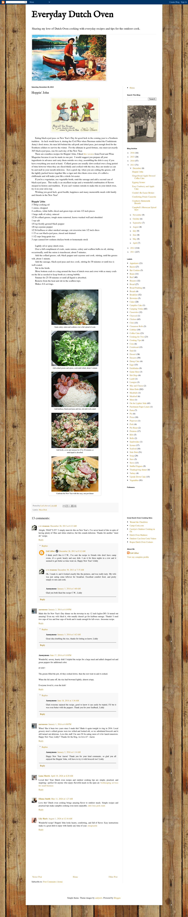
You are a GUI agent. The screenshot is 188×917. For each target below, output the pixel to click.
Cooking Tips (135, 340)
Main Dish (43, 509)
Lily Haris (43, 818)
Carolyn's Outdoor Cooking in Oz (142, 530)
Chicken (133, 319)
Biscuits (133, 280)
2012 (132, 247)
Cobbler (133, 329)
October (136, 218)
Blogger (117, 897)
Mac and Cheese (136, 385)
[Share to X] (69, 506)
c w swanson (44, 525)
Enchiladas (134, 368)
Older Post (113, 876)
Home (75, 876)
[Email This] (64, 506)
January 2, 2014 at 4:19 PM (59, 609)
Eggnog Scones (138, 182)
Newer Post (37, 876)
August (136, 226)
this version (89, 153)
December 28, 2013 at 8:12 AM (63, 526)
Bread (132, 284)
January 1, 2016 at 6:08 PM (59, 724)
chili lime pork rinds (96, 805)
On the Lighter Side (138, 403)
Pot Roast (134, 427)
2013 (132, 164)
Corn (132, 343)
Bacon (132, 266)
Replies (45, 545)
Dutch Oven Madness (138, 534)
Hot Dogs (134, 375)
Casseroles (134, 312)
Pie (131, 413)
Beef (132, 277)
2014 (132, 160)
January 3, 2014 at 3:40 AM (68, 588)
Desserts (133, 357)
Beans (132, 273)
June (135, 234)
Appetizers (134, 263)
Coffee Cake (135, 333)
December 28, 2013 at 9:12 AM (72, 551)
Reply (41, 539)
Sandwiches (134, 441)
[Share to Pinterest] (75, 506)
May (135, 238)
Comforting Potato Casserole (144, 196)
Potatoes (133, 431)
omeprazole (92, 825)
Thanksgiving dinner (138, 469)
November (137, 214)
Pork (132, 424)
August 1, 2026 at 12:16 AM (60, 818)
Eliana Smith (44, 798)
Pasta (132, 410)
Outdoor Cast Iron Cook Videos (143, 538)
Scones (132, 445)
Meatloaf (133, 396)
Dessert (133, 354)
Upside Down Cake (138, 476)
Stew (132, 459)
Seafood (133, 448)
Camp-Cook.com (137, 525)
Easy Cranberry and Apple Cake (143, 187)
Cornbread (134, 347)
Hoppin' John (137, 171)
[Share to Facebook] (72, 506)
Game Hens (134, 371)
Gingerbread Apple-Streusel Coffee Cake (143, 177)
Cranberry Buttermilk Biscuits (141, 202)
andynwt (98, 897)
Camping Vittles (136, 308)
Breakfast (133, 294)
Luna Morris (44, 775)
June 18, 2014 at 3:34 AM (68, 700)
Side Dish (134, 452)
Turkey (133, 473)
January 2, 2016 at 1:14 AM (68, 752)
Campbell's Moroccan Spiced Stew (144, 208)
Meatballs (134, 392)
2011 (132, 251)
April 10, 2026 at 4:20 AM (62, 775)
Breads (132, 291)
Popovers (133, 420)
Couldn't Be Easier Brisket (143, 192)
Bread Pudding (136, 287)
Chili (132, 322)
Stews (132, 462)
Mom (132, 399)
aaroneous (43, 609)
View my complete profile (138, 557)
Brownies (133, 298)
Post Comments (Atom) (53, 881)
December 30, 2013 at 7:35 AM (71, 569)
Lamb (132, 378)
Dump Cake (135, 361)
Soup (132, 455)
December (137, 168)
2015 (132, 156)
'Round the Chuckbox (139, 522)
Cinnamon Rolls (136, 326)
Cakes (132, 301)
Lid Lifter (50, 551)
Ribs (131, 434)
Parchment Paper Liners (140, 406)
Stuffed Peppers (136, 466)
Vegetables (134, 480)
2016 (132, 152)
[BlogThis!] (66, 506)
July (135, 230)
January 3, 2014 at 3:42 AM (68, 634)
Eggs (132, 364)
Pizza (132, 417)
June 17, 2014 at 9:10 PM (60, 655)
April (135, 242)
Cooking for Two (137, 336)
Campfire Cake (136, 305)
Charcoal (133, 315)
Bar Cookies (135, 270)
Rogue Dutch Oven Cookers (141, 542)
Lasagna (133, 382)
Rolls (132, 438)
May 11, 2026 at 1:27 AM (62, 798)
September (137, 222)
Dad (131, 350)
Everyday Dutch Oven (73, 14)
